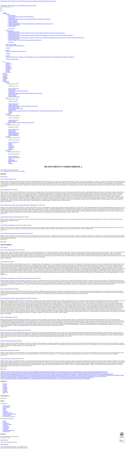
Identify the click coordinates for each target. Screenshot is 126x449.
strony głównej (21, 171)
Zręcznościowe (11, 147)
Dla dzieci (9, 51)
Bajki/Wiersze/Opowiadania (15, 32)
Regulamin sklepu (7, 415)
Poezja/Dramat (30, 16)
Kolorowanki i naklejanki (38, 32)
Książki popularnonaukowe (32, 19)
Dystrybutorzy (6, 428)
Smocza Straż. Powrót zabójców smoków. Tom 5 (14, 330)
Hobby (66, 57)
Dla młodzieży (16, 51)
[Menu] (124, 432)
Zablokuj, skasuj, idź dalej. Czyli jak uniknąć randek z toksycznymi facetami (20, 205)
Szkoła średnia (20, 45)
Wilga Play (10, 122)
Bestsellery (5, 387)
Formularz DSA (6, 431)
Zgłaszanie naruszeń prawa (8, 430)
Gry (4, 393)
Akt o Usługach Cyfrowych (9, 416)
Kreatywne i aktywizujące (57, 35)
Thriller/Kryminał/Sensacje (14, 96)
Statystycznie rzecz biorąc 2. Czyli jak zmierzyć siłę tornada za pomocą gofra (20, 278)
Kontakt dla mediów (7, 424)
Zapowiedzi (5, 392)
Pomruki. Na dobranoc (9, 225)
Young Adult (49, 23)
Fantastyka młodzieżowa (30, 23)
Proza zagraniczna (21, 16)
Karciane (10, 143)
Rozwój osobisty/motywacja (12, 57)
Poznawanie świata (49, 37)
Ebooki (4, 386)
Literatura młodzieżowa (13, 104)
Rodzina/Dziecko (59, 57)
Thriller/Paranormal (41, 23)
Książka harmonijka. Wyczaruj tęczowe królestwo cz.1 (15, 233)
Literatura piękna (11, 89)
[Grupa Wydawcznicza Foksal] (18, 5)
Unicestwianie (7, 288)
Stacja (5, 261)
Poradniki (10, 112)
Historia (23, 19)
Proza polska (12, 16)
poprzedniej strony (8, 171)
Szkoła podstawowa (11, 45)
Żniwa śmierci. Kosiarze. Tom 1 (11, 249)
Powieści (81, 37)
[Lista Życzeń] (1, 9)
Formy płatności (6, 407)
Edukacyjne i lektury (13, 40)
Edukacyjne (48, 32)
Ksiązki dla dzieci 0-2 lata (25, 110)
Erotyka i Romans (12, 21)
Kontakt (4, 408)
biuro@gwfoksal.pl (5, 444)
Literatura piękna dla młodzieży (15, 23)
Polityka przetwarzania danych (9, 414)
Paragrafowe (11, 149)
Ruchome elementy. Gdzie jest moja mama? (13, 216)
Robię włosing (7, 350)
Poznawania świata (31, 40)
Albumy (22, 57)
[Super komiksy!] (8, 53)
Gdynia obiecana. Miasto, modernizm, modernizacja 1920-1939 (17, 298)
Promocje (5, 383)
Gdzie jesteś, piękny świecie (10, 340)
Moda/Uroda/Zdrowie (48, 57)
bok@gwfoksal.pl (4, 440)
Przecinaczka (7, 189)
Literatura (5, 385)
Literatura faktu (11, 92)
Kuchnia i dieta (39, 57)
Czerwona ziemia (8, 317)
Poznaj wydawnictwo (13, 88)
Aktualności (5, 429)
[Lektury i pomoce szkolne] (8, 47)
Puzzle (71, 35)
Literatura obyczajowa (13, 94)
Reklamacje (5, 411)
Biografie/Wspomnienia (14, 19)
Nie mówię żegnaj (8, 179)
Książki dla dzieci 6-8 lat (46, 110)
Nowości (5, 389)
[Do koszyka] (1, 187)
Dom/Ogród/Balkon (30, 57)
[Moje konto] (1, 8)
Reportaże (42, 19)
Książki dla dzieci (12, 109)
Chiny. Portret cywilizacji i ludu (11, 358)
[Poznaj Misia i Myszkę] (11, 42)
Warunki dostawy (6, 405)
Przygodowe (11, 145)
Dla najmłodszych (27, 32)
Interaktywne (55, 32)
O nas (4, 420)
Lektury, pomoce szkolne (13, 107)
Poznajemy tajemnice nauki (14, 110)
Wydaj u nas (5, 425)
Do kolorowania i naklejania (29, 37)
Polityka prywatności (7, 412)
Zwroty (4, 410)
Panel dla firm (6, 423)
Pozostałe (48, 19)
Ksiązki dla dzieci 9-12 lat (57, 110)
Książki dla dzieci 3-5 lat (36, 110)
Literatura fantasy (12, 131)
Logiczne (10, 144)
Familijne (10, 148)
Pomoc (4, 409)
